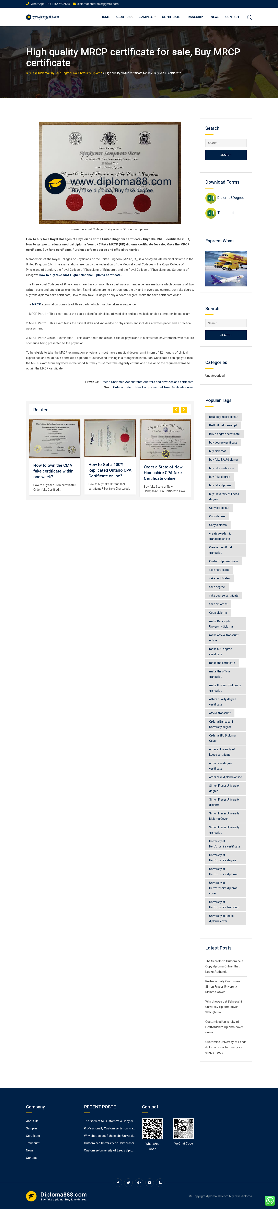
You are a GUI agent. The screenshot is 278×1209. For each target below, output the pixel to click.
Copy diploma (218, 525)
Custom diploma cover (223, 561)
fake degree (217, 587)
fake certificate (219, 569)
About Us (123, 17)
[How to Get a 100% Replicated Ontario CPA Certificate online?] (110, 438)
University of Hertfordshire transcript (224, 904)
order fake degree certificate (220, 766)
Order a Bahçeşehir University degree (221, 724)
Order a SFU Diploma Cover (222, 738)
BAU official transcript (223, 425)
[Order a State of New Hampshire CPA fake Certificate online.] (165, 439)
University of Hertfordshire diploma (223, 871)
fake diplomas (218, 604)
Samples (146, 17)
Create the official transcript (220, 550)
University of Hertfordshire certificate (224, 844)
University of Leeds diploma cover (221, 918)
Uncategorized (215, 375)
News (215, 17)
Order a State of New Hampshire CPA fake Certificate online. (153, 387)
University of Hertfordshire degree (222, 857)
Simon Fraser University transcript (224, 830)
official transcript (220, 713)
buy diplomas (217, 451)
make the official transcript (219, 674)
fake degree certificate (224, 595)
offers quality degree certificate (222, 702)
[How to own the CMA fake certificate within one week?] (55, 439)
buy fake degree (219, 476)
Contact (232, 17)
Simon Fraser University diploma (224, 802)
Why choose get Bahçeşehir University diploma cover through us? (224, 1007)
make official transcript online (224, 637)
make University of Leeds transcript (225, 688)
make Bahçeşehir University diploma (221, 624)
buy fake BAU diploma (223, 459)
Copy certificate (219, 507)
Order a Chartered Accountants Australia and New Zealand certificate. (147, 382)
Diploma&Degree (230, 197)
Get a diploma (218, 612)
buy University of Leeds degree (224, 496)
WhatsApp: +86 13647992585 (50, 4)
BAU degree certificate (223, 416)
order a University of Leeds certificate (222, 752)
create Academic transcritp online (220, 536)
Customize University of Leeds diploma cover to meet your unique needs (225, 1047)
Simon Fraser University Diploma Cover (224, 816)
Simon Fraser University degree (224, 788)
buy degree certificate (223, 442)
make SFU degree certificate (220, 651)
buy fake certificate (221, 468)
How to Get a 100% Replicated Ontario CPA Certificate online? (110, 470)
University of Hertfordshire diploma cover (223, 888)
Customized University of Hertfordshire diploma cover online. (224, 1027)
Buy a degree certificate (224, 434)
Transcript (195, 17)
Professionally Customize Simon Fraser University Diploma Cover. (222, 986)
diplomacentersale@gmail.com (98, 4)
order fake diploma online (225, 777)
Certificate (171, 17)
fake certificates (219, 578)
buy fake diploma (220, 485)
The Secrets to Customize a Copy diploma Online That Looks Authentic (224, 966)
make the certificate (222, 662)
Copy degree (217, 516)
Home (105, 17)
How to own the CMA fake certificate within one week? (53, 471)
